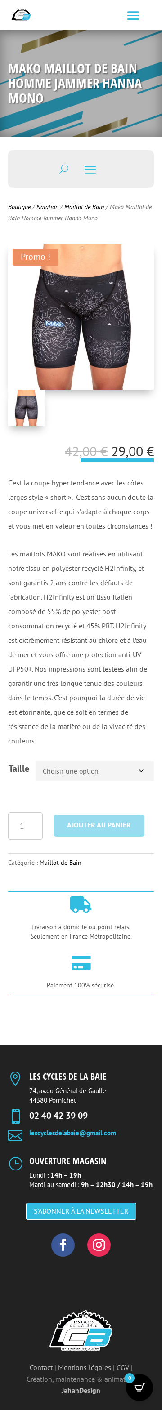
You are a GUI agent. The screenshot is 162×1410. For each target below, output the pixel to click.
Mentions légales (84, 1367)
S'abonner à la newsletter (81, 1210)
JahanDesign (81, 1390)
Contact (41, 1367)
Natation (47, 207)
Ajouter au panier (99, 824)
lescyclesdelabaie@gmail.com (72, 1133)
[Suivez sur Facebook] (63, 1245)
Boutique (19, 207)
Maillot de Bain (84, 207)
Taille (19, 768)
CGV (123, 1367)
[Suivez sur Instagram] (99, 1245)
